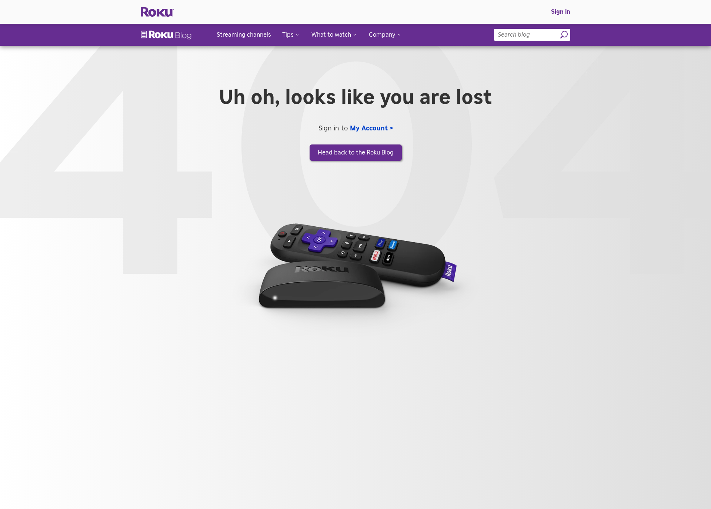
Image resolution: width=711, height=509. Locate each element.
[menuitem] (560, 12)
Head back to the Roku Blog (356, 153)
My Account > (371, 128)
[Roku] (157, 12)
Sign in (560, 12)
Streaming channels (244, 35)
